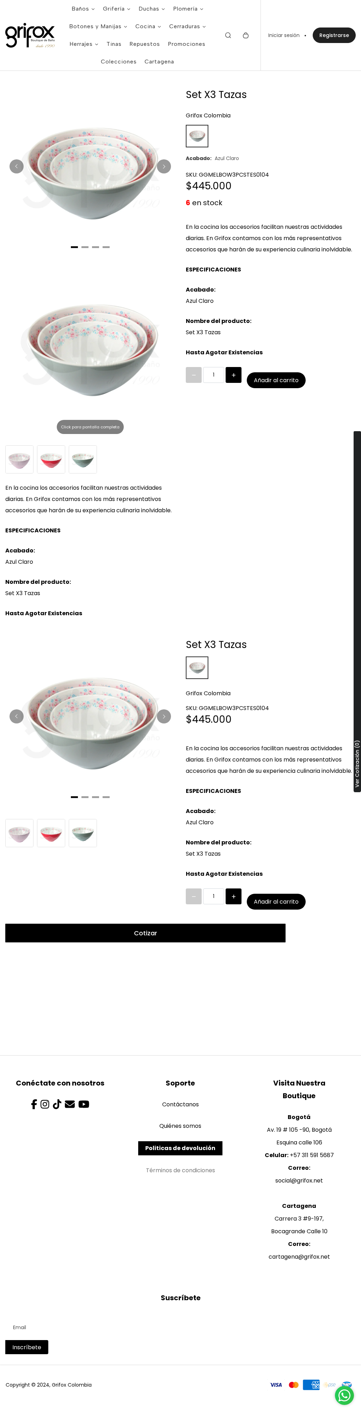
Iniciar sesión (284, 35)
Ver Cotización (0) (357, 763)
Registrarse (334, 35)
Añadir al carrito (276, 380)
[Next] (164, 166)
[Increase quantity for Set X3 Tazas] (233, 375)
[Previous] (17, 166)
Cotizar (145, 933)
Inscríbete (26, 1347)
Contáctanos (180, 1104)
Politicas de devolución (180, 1148)
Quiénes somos (180, 1126)
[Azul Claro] (197, 136)
